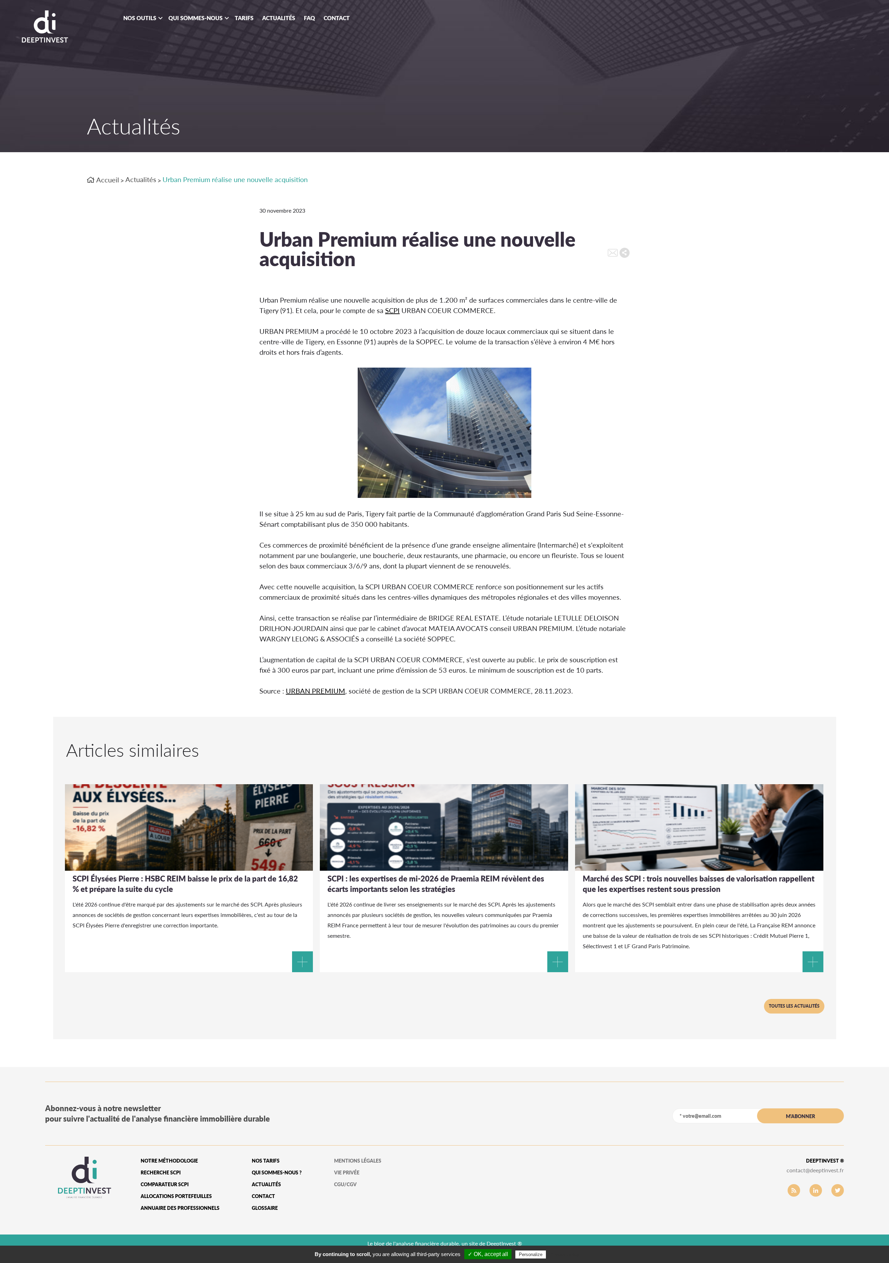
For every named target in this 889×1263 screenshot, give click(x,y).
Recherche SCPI (161, 1172)
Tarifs (244, 18)
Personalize (530, 1254)
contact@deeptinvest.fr (815, 1170)
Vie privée (346, 1172)
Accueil (107, 179)
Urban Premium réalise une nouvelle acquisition (235, 179)
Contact (337, 18)
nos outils (139, 18)
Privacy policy (564, 1254)
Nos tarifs (266, 1161)
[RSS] (794, 1190)
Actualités (278, 18)
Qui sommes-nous (195, 18)
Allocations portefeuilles (176, 1196)
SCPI (392, 310)
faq (309, 18)
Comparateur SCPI (165, 1184)
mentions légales (357, 1161)
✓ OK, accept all (488, 1254)
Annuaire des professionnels (180, 1208)
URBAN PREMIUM (315, 691)
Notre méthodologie (169, 1161)
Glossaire (265, 1208)
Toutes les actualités (794, 1006)
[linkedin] (815, 1190)
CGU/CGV (345, 1184)
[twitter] (837, 1190)
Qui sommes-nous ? (277, 1172)
